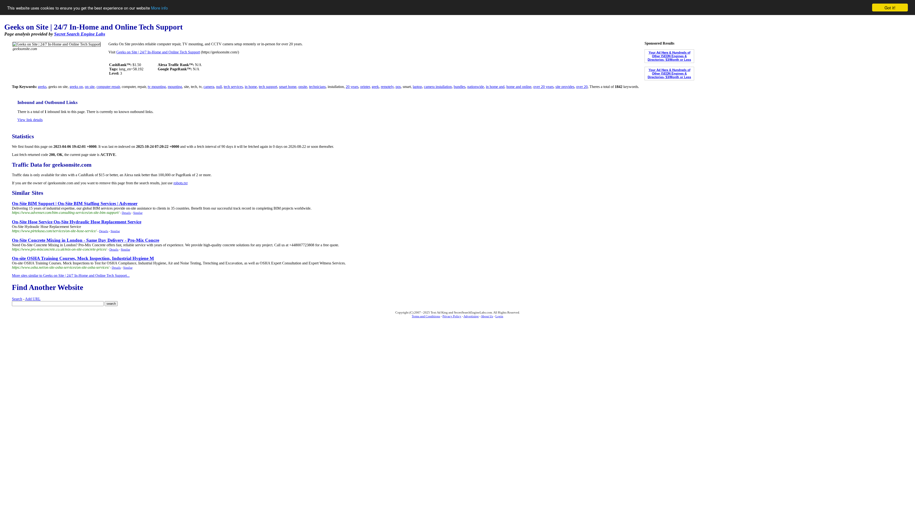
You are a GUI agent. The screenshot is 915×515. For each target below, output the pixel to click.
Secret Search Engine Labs (79, 33)
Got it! (889, 7)
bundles (459, 87)
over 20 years (543, 87)
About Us (487, 316)
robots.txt (180, 183)
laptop (417, 87)
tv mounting (157, 87)
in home (251, 87)
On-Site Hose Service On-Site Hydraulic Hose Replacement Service (76, 221)
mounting (175, 87)
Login (499, 316)
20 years (352, 87)
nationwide (475, 87)
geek (375, 87)
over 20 (582, 87)
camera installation (438, 87)
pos (398, 87)
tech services (233, 87)
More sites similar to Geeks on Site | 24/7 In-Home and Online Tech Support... (71, 275)
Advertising (471, 316)
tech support (268, 87)
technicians (317, 87)
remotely (387, 87)
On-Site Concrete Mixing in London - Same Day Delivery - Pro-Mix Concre (85, 240)
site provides (564, 87)
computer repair (108, 87)
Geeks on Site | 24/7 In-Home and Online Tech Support (158, 52)
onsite (302, 87)
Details (126, 213)
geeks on (76, 87)
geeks (42, 87)
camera (208, 87)
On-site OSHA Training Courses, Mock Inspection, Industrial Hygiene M (83, 258)
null (219, 87)
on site (90, 87)
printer (365, 87)
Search (17, 299)
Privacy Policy (451, 316)
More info (159, 8)
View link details (30, 120)
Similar (137, 213)
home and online (518, 87)
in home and (495, 87)
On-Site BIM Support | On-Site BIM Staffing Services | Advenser (74, 203)
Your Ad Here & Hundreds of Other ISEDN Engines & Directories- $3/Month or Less (669, 56)
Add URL (33, 299)
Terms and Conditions (426, 316)
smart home (287, 87)
